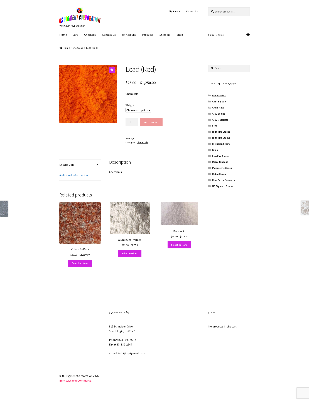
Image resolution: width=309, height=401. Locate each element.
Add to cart (151, 122)
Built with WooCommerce (75, 380)
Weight (130, 105)
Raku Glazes (219, 174)
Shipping (165, 34)
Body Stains (219, 95)
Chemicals (78, 47)
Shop (180, 34)
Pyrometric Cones (222, 168)
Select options (80, 263)
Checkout (90, 34)
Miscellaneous (220, 161)
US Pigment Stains (222, 186)
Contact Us (192, 11)
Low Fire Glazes (220, 156)
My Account (175, 11)
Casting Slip (219, 101)
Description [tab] (66, 164)
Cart (75, 34)
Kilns (215, 150)
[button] (112, 70)
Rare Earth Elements (223, 180)
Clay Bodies (218, 113)
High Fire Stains (221, 137)
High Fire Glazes (221, 131)
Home (63, 34)
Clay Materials (220, 119)
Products (147, 34)
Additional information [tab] (73, 175)
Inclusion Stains (221, 143)
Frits (214, 125)
